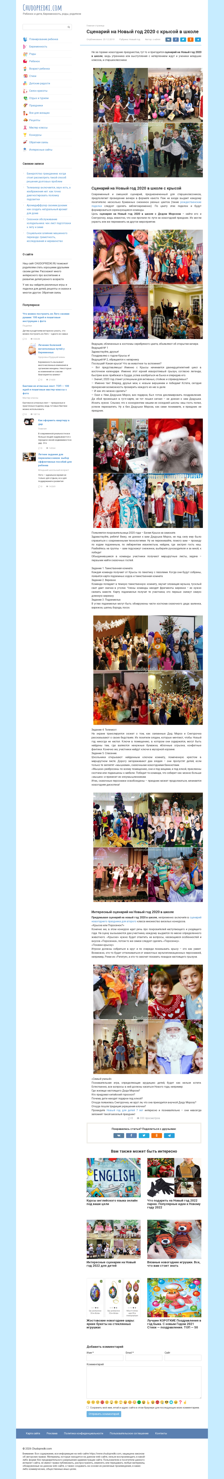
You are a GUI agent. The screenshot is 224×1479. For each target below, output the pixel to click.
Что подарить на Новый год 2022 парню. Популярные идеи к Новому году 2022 (174, 1204)
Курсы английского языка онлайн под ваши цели (112, 1202)
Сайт (167, 1352)
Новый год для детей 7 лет (125, 1110)
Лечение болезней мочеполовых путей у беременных (51, 349)
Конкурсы (35, 135)
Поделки (27, 325)
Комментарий (95, 1364)
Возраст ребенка (39, 68)
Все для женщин (39, 112)
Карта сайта (33, 1433)
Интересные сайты (40, 149)
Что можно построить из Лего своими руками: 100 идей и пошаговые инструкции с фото (46, 317)
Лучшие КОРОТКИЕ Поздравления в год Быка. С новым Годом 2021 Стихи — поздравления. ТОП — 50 (174, 1324)
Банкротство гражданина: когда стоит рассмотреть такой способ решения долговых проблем (46, 177)
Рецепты (34, 120)
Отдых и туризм (39, 98)
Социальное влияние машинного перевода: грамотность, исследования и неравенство (47, 237)
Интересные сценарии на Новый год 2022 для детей (111, 1264)
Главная (42, 428)
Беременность (38, 46)
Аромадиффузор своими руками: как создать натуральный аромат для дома (47, 209)
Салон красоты (38, 90)
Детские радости (39, 83)
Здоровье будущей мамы (51, 357)
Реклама (52, 1433)
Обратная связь (38, 142)
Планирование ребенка (43, 39)
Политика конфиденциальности (83, 1433)
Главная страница (95, 25)
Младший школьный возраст (53, 470)
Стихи (32, 76)
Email (130, 1352)
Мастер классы (38, 127)
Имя (90, 1352)
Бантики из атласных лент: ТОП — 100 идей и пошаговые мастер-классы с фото (46, 390)
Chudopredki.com (42, 7)
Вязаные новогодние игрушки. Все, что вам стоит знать (173, 1264)
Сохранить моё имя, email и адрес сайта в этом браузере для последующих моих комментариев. (145, 1407)
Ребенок (34, 61)
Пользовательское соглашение (129, 1433)
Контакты (161, 1433)
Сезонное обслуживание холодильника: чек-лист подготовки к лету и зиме (49, 223)
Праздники (36, 105)
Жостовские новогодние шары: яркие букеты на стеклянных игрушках (110, 1324)
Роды (32, 53)
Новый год (134, 39)
